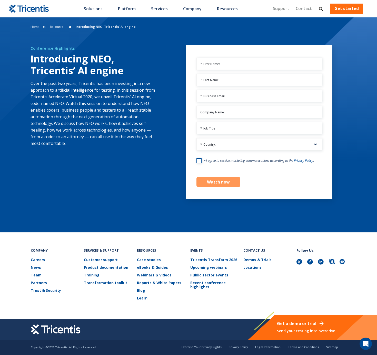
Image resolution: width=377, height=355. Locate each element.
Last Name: (210, 80)
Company (192, 9)
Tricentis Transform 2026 (213, 260)
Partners (39, 283)
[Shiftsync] (332, 262)
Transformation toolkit (105, 283)
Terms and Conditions (303, 347)
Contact (304, 8)
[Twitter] (299, 262)
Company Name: (212, 112)
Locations (252, 267)
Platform (127, 9)
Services (159, 9)
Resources (227, 9)
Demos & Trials (257, 260)
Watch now (218, 182)
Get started (346, 8)
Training (92, 275)
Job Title (207, 128)
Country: (208, 144)
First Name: (210, 64)
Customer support (101, 260)
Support (281, 8)
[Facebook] (310, 262)
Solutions (93, 9)
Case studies (149, 260)
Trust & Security (46, 290)
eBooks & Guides (152, 267)
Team (36, 275)
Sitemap (332, 347)
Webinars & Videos (154, 275)
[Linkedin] (321, 262)
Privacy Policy (303, 160)
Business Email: (212, 96)
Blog (141, 290)
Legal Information (268, 347)
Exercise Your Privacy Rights (202, 347)
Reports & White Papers (159, 283)
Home (35, 27)
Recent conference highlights (208, 285)
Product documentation (106, 267)
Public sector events (209, 275)
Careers (38, 260)
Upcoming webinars (208, 267)
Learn (142, 298)
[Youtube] (343, 262)
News (36, 267)
